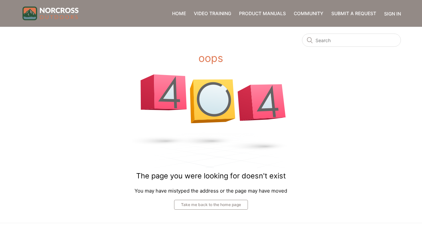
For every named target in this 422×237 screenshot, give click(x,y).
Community (308, 13)
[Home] (50, 13)
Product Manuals (262, 13)
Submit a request (353, 13)
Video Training (212, 13)
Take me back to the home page (211, 204)
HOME (179, 13)
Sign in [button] (392, 13)
